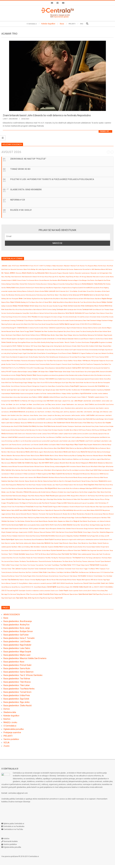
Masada (95, 455)
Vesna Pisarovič (64, 576)
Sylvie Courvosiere (15, 550)
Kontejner (71, 426)
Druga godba (94, 342)
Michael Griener (39, 466)
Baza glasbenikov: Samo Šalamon (19, 672)
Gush (63, 382)
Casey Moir (26, 313)
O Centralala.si (10, 726)
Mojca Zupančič (57, 474)
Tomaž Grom (94, 565)
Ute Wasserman (84, 572)
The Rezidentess (57, 561)
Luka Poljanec (80, 441)
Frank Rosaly (76, 364)
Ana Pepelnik (99, 280)
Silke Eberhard (60, 532)
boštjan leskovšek (6, 306)
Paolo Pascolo (50, 496)
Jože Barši (108, 415)
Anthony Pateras (22, 291)
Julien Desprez (22, 419)
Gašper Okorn (45, 371)
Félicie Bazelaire (50, 368)
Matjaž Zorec (58, 459)
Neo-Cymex (94, 481)
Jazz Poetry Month (54, 408)
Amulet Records (44, 280)
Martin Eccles (35, 455)
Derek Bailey (83, 335)
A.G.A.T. (36, 265)
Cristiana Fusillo (33, 328)
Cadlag (54, 309)
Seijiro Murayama (51, 528)
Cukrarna (52, 328)
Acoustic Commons (17, 269)
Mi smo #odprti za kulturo (77, 470)
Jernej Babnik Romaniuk (17, 411)
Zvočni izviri (54, 590)
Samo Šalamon (68, 525)
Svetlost (98, 547)
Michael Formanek (18, 466)
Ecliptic (74, 346)
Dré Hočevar (26, 346)
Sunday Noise (58, 547)
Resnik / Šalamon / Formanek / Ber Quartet (40, 514)
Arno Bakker (74, 291)
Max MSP (42, 463)
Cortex (78, 324)
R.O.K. (111, 506)
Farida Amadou (33, 357)
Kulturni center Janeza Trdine (41, 433)
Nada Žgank (11, 481)
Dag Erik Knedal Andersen (75, 328)
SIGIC (53, 532)
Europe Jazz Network (100, 353)
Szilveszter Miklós (35, 550)
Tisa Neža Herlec (65, 565)
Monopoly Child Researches (81, 474)
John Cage (96, 411)
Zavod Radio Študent (40, 587)
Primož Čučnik (47, 506)
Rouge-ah (76, 521)
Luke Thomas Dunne (14, 444)
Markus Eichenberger (104, 452)
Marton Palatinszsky (65, 455)
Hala (73, 382)
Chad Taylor (92, 313)
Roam (26, 517)
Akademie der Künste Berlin (82, 269)
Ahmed (55, 269)
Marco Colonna (48, 448)
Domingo (14, 342)
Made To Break (60, 444)
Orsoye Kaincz (74, 492)
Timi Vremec (31, 565)
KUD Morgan (103, 430)
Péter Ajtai (99, 506)
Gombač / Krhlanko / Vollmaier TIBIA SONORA (40, 379)
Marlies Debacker (6, 455)
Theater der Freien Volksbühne (35, 558)
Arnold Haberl (82, 291)
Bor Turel (80, 302)
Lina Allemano (50, 437)
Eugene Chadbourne (87, 353)
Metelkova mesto (6, 466)
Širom (52, 594)
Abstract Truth (75, 265)
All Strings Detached (86, 276)
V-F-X (102, 572)
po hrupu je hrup (84, 503)
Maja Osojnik (78, 444)
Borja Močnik (69, 302)
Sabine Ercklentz (105, 521)
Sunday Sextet (67, 547)
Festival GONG (104, 357)
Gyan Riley (69, 382)
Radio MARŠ (15, 510)
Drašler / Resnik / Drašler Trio (68, 342)
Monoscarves (95, 474)
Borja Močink (61, 302)
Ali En (57, 276)
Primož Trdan (38, 506)
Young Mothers (23, 583)
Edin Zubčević (90, 346)
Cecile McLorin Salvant (37, 313)
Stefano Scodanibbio (38, 543)
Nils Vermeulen (78, 485)
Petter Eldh (76, 499)
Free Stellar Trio (106, 364)
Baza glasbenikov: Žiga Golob (16, 699)
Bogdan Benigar (107, 298)
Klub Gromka (23, 426)
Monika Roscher (68, 474)
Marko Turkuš (76, 452)
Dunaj (35, 346)
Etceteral (75, 353)
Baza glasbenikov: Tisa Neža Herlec (19, 689)
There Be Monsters (32, 561)
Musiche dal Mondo (71, 477)
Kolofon (7, 719)
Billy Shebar (64, 298)
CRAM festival (96, 324)
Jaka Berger (78, 401)
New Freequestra (11, 485)
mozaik (22, 477)
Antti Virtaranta (60, 291)
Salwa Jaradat (40, 525)
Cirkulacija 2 (20, 320)
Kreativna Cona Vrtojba (106, 426)
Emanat (79, 349)
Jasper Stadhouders (68, 404)
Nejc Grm (62, 481)
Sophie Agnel (10, 539)
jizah (61, 411)
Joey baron (72, 411)
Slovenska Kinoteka (47, 536)
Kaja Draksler (69, 419)
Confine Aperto (64, 324)
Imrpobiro (37, 393)
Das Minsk (95, 331)
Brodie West (8, 309)
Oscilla (81, 492)
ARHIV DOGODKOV (12, 614)
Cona (36, 324)
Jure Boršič (41, 419)
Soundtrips (57, 539)
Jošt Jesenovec (100, 415)
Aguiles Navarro (47, 269)
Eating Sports (58, 346)
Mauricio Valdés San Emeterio (21, 463)
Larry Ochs (85, 433)
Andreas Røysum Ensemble (56, 284)
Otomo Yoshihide (6, 495)
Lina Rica (58, 437)
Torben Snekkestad (40, 568)
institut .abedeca (103, 393)
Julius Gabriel (31, 419)
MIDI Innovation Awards (73, 466)
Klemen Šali (101, 422)
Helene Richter (6, 386)
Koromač (88, 426)
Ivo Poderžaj (23, 401)
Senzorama (79, 528)
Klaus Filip (94, 422)
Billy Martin (56, 298)
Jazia (79, 404)
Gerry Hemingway (90, 371)
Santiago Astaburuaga (96, 525)
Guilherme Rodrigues (54, 382)
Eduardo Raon (107, 346)
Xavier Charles (98, 579)
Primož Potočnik (20, 506)
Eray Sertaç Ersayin (16, 353)
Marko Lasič (67, 452)
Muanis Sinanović (42, 477)
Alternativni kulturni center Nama (103, 276)
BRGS (106, 306)
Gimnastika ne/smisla (8, 375)
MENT (47, 463)
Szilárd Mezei (46, 550)
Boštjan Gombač (107, 302)
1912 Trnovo (15, 265)
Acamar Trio (84, 265)
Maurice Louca (6, 463)
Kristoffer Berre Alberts (71, 430)
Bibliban (29, 298)
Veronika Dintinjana (42, 576)
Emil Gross (85, 349)
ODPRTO (94, 488)
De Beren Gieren (35, 335)
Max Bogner (34, 463)
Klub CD (16, 426)
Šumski (105, 594)
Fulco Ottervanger (39, 368)
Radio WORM (23, 510)
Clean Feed (86, 320)
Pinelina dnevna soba (35, 503)
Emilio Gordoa (93, 349)
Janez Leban (106, 401)
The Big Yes (54, 558)
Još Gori (83, 415)
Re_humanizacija (97, 514)
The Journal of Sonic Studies (10, 561)
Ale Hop (34, 273)
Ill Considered (85, 390)
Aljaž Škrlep (69, 276)
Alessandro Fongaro (56, 273)
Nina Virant (106, 485)
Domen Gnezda (6, 342)
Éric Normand (12, 594)
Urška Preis (74, 572)
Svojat (103, 547)
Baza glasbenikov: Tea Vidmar (17, 678)
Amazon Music (34, 280)
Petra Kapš (50, 499)
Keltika (29, 422)
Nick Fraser (32, 485)
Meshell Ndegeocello (82, 463)
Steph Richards (64, 543)
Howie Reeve (52, 386)
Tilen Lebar (5, 565)
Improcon (107, 390)
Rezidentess (81, 514)
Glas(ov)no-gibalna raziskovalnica (47, 375)
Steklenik (47, 543)
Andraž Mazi (15, 284)
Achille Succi (102, 265)
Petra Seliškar (58, 499)
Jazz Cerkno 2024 (99, 404)
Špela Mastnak (83, 594)
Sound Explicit (49, 539)
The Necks (22, 561)
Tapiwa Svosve (30, 554)
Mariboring (80, 448)
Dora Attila (37, 342)
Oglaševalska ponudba (14, 729)
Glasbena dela (10, 712)
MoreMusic (5, 477)
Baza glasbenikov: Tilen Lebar (17, 685)
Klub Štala (47, 426)
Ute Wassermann (94, 572)
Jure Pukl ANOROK (58, 419)
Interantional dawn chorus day (10, 397)
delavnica (76, 335)
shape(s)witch (23, 532)
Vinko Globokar (98, 576)
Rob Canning (32, 517)
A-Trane (30, 265)
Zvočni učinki (83, 590)
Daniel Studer (16, 331)
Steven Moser (73, 543)
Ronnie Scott (34, 521)
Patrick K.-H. (83, 495)
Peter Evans (17, 499)
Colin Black (24, 324)
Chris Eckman (22, 317)
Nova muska (61, 488)
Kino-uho (74, 423)
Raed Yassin (41, 510)
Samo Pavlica (58, 525)
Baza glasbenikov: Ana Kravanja (18, 621)
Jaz (76, 404)
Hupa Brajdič (74, 386)
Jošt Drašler (90, 415)
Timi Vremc (23, 565)
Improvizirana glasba (26, 393)
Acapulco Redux (93, 265)
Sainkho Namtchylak (12, 525)
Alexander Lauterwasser (82, 273)
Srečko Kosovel (104, 539)
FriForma (22, 368)
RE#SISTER (98, 510)
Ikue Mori (68, 390)
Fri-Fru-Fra (15, 368)
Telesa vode (95, 554)
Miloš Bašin (47, 470)
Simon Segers (87, 532)
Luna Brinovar (25, 444)
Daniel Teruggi (24, 331)
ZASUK (62, 583)
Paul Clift (98, 495)
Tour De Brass (60, 568)
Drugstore (102, 342)
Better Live (22, 298)
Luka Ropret (96, 441)
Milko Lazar (40, 470)
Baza (6, 618)
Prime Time (11, 506)
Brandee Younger (58, 306)
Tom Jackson (16, 569)
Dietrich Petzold (6, 338)
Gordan (73, 379)
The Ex (83, 558)
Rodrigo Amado (66, 517)
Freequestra (97, 364)
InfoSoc (68, 393)
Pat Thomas (91, 495)
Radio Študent (32, 510)
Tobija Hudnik (85, 565)
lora (109, 437)
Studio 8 (99, 543)
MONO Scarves (104, 474)
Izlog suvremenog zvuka (38, 401)
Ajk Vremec (69, 269)
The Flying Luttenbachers (93, 558)
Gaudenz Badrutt (17, 371)
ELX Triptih (72, 349)
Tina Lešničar (40, 565)
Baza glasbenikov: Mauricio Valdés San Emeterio (25, 658)
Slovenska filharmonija (33, 536)
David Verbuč (26, 335)
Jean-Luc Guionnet (89, 408)
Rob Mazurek (57, 517)
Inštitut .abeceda (43, 397)
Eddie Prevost (81, 346)
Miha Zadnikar (6, 470)
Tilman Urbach (14, 565)
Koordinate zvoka (80, 426)
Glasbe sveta (5, 379)
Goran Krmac (67, 379)
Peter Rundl (35, 499)
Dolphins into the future (96, 338)
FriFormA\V (29, 368)
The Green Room (107, 558)
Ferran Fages (82, 357)
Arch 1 (68, 291)
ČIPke (27, 594)
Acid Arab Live (5, 269)
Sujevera (51, 547)
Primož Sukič (30, 506)
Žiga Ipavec (20, 598)
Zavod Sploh (51, 587)
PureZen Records (90, 506)
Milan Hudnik (32, 470)
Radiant (8, 510)
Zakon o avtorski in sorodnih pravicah (40, 583)
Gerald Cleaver (79, 371)
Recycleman (106, 510)
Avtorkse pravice (20, 295)
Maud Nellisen (105, 459)
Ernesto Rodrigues (52, 353)
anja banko (96, 287)
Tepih (101, 554)
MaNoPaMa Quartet (11, 448)
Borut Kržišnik (88, 302)
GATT (10, 371)
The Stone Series (67, 561)
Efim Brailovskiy (6, 349)
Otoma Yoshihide (106, 492)
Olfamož (26, 492)
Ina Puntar (43, 393)
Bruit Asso (19, 309)
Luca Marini (16, 441)
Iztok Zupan (58, 401)
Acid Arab (110, 265)
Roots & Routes (43, 521)
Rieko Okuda (8, 517)
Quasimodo (106, 506)
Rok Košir (104, 517)
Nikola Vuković (68, 485)
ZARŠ (54, 583)
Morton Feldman (14, 477)
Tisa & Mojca (55, 565)
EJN (13, 349)
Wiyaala (79, 579)
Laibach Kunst (68, 433)
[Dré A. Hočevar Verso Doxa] (96, 590)
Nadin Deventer (20, 481)
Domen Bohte (108, 338)
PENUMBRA (9, 499)
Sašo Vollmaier (23, 528)
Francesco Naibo (44, 364)
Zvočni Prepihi (63, 591)
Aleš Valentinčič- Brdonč (29, 276)
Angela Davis (58, 287)
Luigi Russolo (54, 441)
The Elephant (76, 558)
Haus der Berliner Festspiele (101, 382)
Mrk (35, 477)
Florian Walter (77, 360)
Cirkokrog (13, 320)
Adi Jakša (39, 269)
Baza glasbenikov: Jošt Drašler (17, 641)
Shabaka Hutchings (12, 532)
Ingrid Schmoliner (85, 393)
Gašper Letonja (27, 371)
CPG (85, 324)
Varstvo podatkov (11, 739)
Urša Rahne (67, 572)
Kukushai (29, 433)
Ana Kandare (54, 280)
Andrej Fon (102, 284)
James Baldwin (96, 401)
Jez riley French (39, 411)
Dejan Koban (59, 335)
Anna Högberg (104, 287)
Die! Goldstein (98, 335)
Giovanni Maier (31, 375)
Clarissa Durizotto (63, 320)
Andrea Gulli (32, 284)
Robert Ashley (40, 517)
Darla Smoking (87, 331)
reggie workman (6, 514)
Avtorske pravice (31, 295)
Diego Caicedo (108, 335)
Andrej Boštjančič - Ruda (90, 284)
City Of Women (38, 320)
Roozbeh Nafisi (53, 521)
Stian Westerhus (83, 543)
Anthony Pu (30, 291)
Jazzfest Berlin (12, 408)
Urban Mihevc (51, 572)
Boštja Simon (39, 306)
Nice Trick (25, 485)
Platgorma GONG (62, 503)
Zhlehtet (76, 587)
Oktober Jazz (5, 492)
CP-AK (82, 324)
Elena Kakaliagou (27, 349)
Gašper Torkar (71, 371)
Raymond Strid (58, 510)
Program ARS (56, 506)
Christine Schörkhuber (70, 317)
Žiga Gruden (12, 598)
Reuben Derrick (67, 514)
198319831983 (24, 265)
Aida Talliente (62, 269)
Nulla (67, 488)
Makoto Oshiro (97, 444)
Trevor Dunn (79, 568)
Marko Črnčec (92, 452)
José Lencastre (66, 415)
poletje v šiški (94, 503)
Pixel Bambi (45, 503)
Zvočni (6, 746)
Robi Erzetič (49, 517)
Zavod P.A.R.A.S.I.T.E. (27, 587)
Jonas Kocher (34, 415)
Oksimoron (108, 488)
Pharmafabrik (85, 499)
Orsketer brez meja (64, 492)
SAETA (3, 525)
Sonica (3, 539)
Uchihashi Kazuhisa (18, 572)
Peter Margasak (27, 499)
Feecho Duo (42, 357)
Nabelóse (4, 481)
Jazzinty (45, 408)
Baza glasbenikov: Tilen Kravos (17, 682)
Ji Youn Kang (55, 411)
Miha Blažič (94, 466)
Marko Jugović (38, 452)
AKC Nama (108, 269)
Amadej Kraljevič (6, 280)
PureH (82, 506)
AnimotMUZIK (88, 287)
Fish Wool (50, 360)
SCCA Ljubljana (33, 528)
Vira (104, 576)
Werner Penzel (51, 579)
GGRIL (97, 371)
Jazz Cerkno (89, 404)
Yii (18, 583)
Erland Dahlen (41, 353)
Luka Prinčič (89, 441)
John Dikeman (104, 411)
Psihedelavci (65, 506)
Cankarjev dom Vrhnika (74, 309)
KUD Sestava (10, 433)
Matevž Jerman (19, 459)
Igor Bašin (14, 390)
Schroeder (42, 528)
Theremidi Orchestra (45, 561)
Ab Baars (49, 265)
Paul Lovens (105, 495)
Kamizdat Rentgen (98, 419)
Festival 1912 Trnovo (92, 357)
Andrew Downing (40, 287)
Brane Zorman (68, 306)
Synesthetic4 (25, 550)
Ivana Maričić (15, 401)
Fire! (45, 360)
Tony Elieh (31, 568)
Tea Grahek (65, 554)
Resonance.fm (58, 514)
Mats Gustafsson (67, 459)
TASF (36, 554)
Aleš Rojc (8, 276)
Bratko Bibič (77, 306)
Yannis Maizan (6, 583)
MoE (49, 474)
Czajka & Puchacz (60, 328)
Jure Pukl (48, 419)
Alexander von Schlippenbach (99, 273)
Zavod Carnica (78, 583)
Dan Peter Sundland (48, 331)
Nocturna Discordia (17, 488)
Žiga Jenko (27, 598)
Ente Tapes (101, 349)
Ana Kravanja (62, 280)
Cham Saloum (100, 313)
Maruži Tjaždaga (77, 455)
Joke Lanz (26, 415)
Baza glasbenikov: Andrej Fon (16, 625)
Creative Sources (22, 328)
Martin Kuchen (44, 455)
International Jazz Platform (28, 397)
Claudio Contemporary (75, 320)
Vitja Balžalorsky (13, 580)
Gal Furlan (85, 368)
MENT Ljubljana (54, 463)
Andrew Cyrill (30, 287)
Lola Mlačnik (103, 437)
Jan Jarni (16, 404)
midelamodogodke (60, 466)
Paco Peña (31, 495)
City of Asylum (29, 320)
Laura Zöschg (93, 433)
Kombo (53, 426)
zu (93, 587)
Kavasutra (24, 422)
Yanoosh (14, 583)
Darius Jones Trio (76, 331)
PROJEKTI (8, 736)
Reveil (75, 514)
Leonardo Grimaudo (24, 437)
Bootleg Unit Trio (26, 302)
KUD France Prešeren (85, 430)
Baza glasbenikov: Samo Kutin (17, 668)
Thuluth (97, 561)
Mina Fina (66, 470)
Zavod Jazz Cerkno (107, 583)
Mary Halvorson (88, 455)
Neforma (56, 481)
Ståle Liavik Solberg (24, 547)
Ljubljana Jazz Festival (82, 437)
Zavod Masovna (6, 587)
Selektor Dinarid (71, 528)
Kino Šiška (86, 422)
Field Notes (17, 360)
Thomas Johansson (88, 561)
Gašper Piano (53, 371)
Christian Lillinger (56, 317)
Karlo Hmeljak (109, 419)
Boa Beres (98, 298)
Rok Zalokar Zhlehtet (24, 521)
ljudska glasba (94, 437)
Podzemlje (70, 503)
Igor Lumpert (21, 390)
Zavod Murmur (16, 587)
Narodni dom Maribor (36, 481)
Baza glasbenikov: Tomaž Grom (17, 692)
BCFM (81, 295)
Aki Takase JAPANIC (8, 273)
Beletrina (92, 295)
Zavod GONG (96, 583)
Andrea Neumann (41, 284)
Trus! (107, 568)
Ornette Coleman (46, 492)
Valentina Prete (108, 572)
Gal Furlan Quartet (95, 368)
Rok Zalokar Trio (12, 521)
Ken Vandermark (59, 422)
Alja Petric (62, 276)
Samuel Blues (85, 525)
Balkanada (76, 295)
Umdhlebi (35, 572)
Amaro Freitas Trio (23, 280)
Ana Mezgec (83, 280)
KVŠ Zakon (54, 433)
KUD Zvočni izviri (20, 433)
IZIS (29, 401)
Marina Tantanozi (100, 448)
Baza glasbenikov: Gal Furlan (16, 635)
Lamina (79, 433)
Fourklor (8, 364)
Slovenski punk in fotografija (64, 536)
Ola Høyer (12, 492)
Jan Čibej (48, 404)
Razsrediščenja (68, 510)
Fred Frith (83, 364)
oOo (39, 492)
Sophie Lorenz (19, 539)
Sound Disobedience (38, 539)
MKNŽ (96, 470)
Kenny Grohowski (38, 422)
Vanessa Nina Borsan (8, 576)
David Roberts (17, 335)
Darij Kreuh (67, 331)
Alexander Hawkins (68, 273)
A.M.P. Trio (42, 265)
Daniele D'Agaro (106, 328)
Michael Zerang (49, 466)
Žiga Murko (43, 598)
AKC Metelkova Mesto (98, 269)
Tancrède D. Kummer (103, 550)
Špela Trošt (92, 594)
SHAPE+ (30, 532)
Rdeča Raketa (91, 510)
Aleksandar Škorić (43, 273)
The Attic (48, 558)
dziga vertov (50, 346)
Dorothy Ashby (45, 342)
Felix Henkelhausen (52, 357)
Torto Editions (51, 568)
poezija (76, 503)
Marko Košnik (59, 452)
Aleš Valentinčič (16, 276)
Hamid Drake (79, 382)
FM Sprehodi (95, 360)
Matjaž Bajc (49, 459)
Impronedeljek (5, 393)
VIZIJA (6, 742)
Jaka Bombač (87, 401)
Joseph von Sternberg (54, 415)
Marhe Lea (73, 448)
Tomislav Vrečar (6, 568)
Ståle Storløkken (35, 547)
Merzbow (72, 463)
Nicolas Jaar (51, 485)
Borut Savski (97, 302)
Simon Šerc (95, 532)
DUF (32, 346)
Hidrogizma (35, 386)
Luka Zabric (104, 441)
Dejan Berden (51, 335)
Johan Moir (79, 411)
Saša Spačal (5, 528)
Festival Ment (5, 360)
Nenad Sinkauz (86, 481)
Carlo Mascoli (97, 309)
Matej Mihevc (10, 459)
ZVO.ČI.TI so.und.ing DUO (9, 590)
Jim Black (48, 411)
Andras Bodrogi (6, 284)
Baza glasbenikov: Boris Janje (17, 628)
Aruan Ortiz (90, 291)
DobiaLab (64, 338)
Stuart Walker (93, 543)
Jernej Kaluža (29, 411)
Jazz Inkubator (37, 408)
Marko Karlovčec (49, 452)
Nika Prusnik (60, 485)
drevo (79, 342)
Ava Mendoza (10, 295)
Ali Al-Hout (40, 276)
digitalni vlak (15, 338)
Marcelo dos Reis (38, 448)
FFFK (11, 360)
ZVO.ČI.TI (96, 587)
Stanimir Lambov (10, 543)
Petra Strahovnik (68, 499)
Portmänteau (102, 503)
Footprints (102, 360)
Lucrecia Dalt (46, 441)
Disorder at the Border (48, 338)
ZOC (90, 587)
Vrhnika (32, 579)
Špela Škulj (99, 594)
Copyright (72, 324)
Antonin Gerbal (39, 291)
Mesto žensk (93, 463)
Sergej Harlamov (89, 528)
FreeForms (89, 364)
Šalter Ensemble (44, 594)
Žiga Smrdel (59, 598)
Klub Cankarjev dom (7, 426)
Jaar (72, 401)
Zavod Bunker (69, 583)
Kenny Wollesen (48, 422)
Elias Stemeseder (39, 349)
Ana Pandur (91, 280)
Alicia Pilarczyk (49, 276)
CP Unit (89, 324)
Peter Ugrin (43, 499)
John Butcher (88, 411)
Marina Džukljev (89, 448)
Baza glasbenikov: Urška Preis (17, 695)
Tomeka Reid (104, 565)
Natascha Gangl (48, 481)
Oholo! (99, 488)
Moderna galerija (43, 474)
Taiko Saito (77, 550)
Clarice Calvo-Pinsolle (50, 320)
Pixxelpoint (53, 503)
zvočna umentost (44, 590)
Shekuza (36, 532)
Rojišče (84, 517)
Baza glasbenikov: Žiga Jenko (17, 702)
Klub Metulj (32, 426)
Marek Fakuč (65, 448)
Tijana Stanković (105, 561)
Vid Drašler (82, 576)
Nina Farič (98, 485)
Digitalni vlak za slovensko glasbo (30, 338)
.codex (10, 265)
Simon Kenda (69, 532)
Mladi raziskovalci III (17, 474)
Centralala (78, 313)
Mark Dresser (11, 452)
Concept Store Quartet (52, 324)
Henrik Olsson (15, 386)
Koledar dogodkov (11, 715)
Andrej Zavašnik (20, 287)
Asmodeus (98, 291)
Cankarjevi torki (87, 309)
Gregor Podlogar (28, 382)
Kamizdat (89, 419)
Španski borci (74, 594)
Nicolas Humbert (41, 485)
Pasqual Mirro (75, 495)
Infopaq (63, 393)
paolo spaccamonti (61, 495)
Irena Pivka (64, 397)
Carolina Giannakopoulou (14, 313)
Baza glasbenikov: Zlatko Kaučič (18, 705)
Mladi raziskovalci (104, 470)
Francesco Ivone (34, 364)
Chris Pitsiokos (32, 317)
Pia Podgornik (23, 503)
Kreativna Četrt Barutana (27, 430)
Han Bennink (88, 382)
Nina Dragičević (89, 485)
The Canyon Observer (65, 558)
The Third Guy (77, 561)
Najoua (27, 481)
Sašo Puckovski (14, 528)
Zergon (67, 587)
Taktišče (84, 550)
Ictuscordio (91, 386)
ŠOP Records (65, 594)
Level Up (33, 437)
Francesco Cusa (23, 364)
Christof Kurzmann (83, 317)
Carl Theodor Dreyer (108, 309)
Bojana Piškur (5, 302)
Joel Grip (66, 411)
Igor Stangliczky (48, 390)
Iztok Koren (50, 401)
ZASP (58, 583)
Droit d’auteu (85, 342)
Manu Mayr (20, 448)
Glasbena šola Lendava (76, 375)
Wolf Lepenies (86, 579)
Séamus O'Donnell (68, 550)
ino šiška (94, 393)
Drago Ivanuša (54, 342)
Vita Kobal (109, 576)
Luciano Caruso (36, 441)
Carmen (3, 313)
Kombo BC (59, 426)
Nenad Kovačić (76, 481)
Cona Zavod (41, 324)
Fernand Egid (74, 357)
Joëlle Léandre (75, 415)
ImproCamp (100, 390)
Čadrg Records (21, 594)
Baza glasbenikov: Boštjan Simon (18, 631)
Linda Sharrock (66, 437)
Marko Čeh (84, 452)
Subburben (44, 547)
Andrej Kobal (10, 288)
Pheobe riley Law (94, 499)
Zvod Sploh (22, 590)
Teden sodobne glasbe (84, 554)
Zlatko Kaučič (84, 587)
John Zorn (19, 415)
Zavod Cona (88, 583)
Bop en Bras (35, 302)
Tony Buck (24, 568)
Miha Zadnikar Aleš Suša (19, 470)
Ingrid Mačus (75, 393)
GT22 (46, 382)
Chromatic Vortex (95, 317)
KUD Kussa (95, 430)
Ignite (9, 390)
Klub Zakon (40, 426)
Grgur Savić (37, 382)
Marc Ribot (57, 448)
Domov (7, 709)
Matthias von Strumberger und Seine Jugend (87, 459)
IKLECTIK (62, 390)
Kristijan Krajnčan (57, 430)
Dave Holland (103, 331)
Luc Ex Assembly (25, 441)
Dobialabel (70, 338)
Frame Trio (15, 364)
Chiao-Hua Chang (6, 317)
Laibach (60, 433)
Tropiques (102, 568)
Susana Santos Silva (79, 547)
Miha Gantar (109, 466)
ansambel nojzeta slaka (8, 291)
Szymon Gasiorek (56, 550)
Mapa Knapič (29, 448)
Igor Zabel (56, 390)
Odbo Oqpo (89, 488)
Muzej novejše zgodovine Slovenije (89, 477)
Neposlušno (103, 481)
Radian (3, 510)
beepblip (86, 295)
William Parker (71, 579)
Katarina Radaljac (15, 422)
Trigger (86, 568)
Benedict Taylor (100, 295)
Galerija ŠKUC (76, 368)
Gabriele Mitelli (60, 368)
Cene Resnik (69, 313)
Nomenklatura (40, 488)
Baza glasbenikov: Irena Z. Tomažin (19, 638)
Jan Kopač (22, 404)
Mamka (104, 444)
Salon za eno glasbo (30, 525)
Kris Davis (39, 430)
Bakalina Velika (67, 295)
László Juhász (44, 444)
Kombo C (65, 426)
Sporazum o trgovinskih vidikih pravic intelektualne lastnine (80, 539)
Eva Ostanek (13, 357)
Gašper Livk (36, 371)
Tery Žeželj (22, 558)
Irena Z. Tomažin (88, 397)
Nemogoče (68, 481)
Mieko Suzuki (86, 466)
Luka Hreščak (63, 441)
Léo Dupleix (52, 444)
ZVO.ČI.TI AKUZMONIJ (106, 587)
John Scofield (11, 415)
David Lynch (9, 335)
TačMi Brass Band (55, 554)
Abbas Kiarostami (57, 265)
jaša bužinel (79, 408)
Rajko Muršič (49, 510)
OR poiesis (54, 492)
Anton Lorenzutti (49, 291)
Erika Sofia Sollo (32, 353)
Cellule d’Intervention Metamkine (54, 313)
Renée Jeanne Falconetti (19, 514)
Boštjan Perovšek (18, 306)
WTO (92, 579)
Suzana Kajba (90, 547)
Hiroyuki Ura (43, 386)
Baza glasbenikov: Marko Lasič (17, 655)
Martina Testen (25, 455)
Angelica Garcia (67, 287)
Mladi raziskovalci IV (30, 474)
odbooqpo (82, 488)
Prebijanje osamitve (12, 732)
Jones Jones (43, 415)
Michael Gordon (29, 466)
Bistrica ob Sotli (78, 298)
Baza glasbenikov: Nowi (14, 662)
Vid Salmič (90, 576)
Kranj (93, 426)
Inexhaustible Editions (54, 393)
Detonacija (91, 335)
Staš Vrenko (19, 543)
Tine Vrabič (47, 565)
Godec (24, 379)
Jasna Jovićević (56, 404)
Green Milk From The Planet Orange (12, 382)
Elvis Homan (65, 349)
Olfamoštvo (19, 492)
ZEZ (71, 587)
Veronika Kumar (54, 576)
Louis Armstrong (6, 441)
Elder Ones (18, 349)
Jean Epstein (100, 408)
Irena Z (79, 397)
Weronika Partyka (61, 579)
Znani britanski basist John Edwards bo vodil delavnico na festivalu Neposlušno (47, 115)
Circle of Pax (105, 317)
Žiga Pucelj (51, 598)
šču (110, 594)
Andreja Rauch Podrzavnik (73, 284)
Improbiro (93, 390)
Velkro (34, 576)
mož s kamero (29, 477)
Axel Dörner (51, 295)
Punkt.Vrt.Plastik (75, 506)
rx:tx (98, 521)
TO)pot (78, 565)
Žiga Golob (4, 598)
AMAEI (14, 280)
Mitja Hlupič (89, 470)
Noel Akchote (28, 488)
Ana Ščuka (107, 280)
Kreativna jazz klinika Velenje (10, 430)
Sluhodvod (83, 536)
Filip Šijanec (39, 360)
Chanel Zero (109, 313)
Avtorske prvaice (41, 295)
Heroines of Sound (26, 386)
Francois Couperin (55, 364)
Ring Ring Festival (18, 517)
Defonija (44, 335)
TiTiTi (74, 565)
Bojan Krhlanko (15, 302)
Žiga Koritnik (36, 598)
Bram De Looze (47, 306)
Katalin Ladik (5, 422)
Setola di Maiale (99, 528)
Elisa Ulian (48, 349)
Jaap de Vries (66, 401)
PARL (68, 495)
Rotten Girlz (69, 521)
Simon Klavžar (78, 532)
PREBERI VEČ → (105, 131)
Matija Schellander (39, 459)
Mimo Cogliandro (57, 470)
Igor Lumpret (30, 390)
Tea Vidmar (73, 554)
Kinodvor (80, 422)
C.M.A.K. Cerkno (47, 309)
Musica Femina (60, 477)
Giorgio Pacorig (21, 375)
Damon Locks (97, 328)
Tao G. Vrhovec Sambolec (17, 554)
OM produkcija (33, 492)
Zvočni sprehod (73, 590)
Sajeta (21, 525)
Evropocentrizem (23, 357)
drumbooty (108, 342)
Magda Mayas (70, 444)
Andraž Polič (24, 284)
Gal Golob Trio (105, 368)
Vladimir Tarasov (24, 579)
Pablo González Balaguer (20, 495)
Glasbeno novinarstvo (104, 375)
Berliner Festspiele (12, 298)
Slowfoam (76, 536)
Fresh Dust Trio (6, 368)
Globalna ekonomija (16, 379)
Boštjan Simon (29, 306)
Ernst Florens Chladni (65, 353)
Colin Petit (31, 324)
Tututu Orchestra (6, 572)
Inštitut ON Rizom (54, 397)
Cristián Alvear (43, 328)
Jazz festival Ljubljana (24, 408)
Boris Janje (52, 302)
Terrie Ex (16, 558)
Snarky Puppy (91, 536)
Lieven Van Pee (40, 437)
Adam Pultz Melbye (29, 269)
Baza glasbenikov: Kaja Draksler (17, 645)
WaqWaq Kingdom (40, 579)
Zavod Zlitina (61, 587)
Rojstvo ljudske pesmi (94, 517)
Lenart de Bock (13, 437)
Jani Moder (9, 404)
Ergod (24, 353)
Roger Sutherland (76, 517)
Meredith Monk (64, 463)
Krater (97, 426)
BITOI (85, 298)
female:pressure (64, 357)
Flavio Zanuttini (58, 360)
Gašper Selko (62, 371)
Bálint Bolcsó (37, 309)
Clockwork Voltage (95, 320)
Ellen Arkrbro (56, 349)
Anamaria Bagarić (73, 280)
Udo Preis (29, 572)
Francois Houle (66, 364)
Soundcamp (27, 539)
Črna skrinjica (34, 594)
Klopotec (108, 422)
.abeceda (4, 266)
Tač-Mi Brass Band (44, 554)
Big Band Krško (48, 298)
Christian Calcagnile (44, 317)
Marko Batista (20, 452)
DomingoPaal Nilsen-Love (26, 342)
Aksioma (18, 273)
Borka (75, 302)
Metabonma (101, 463)
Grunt (42, 382)
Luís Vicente (34, 444)
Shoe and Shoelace (45, 532)
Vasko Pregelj (27, 576)
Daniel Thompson (35, 331)
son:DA (107, 536)
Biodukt (70, 298)
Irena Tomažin (72, 397)
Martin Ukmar (54, 455)
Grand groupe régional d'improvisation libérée (90, 379)
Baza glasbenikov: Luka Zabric (17, 648)
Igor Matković (38, 390)
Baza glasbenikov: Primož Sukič (17, 665)
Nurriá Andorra (74, 488)
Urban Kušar (42, 572)
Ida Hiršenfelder (100, 386)
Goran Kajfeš (58, 379)
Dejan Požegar (68, 335)
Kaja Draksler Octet (80, 419)
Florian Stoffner (68, 360)
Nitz (9, 488)
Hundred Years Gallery (63, 386)
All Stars (76, 276)
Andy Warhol (49, 287)
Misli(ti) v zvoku (10, 722)
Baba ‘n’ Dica (59, 295)
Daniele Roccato (6, 331)
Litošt (73, 437)
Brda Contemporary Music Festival (92, 306)
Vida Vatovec (73, 576)
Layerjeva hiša (102, 433)
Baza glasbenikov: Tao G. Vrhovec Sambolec (23, 675)
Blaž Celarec (91, 298)
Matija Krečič (29, 459)
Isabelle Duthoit (99, 397)
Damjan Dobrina (88, 328)
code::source (16, 324)
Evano (8, 357)
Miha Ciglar (101, 466)
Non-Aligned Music (51, 488)
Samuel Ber (76, 525)
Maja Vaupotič (88, 444)
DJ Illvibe (58, 338)
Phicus (102, 499)
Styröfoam (14, 547)
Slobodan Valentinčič (18, 536)
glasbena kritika (63, 375)
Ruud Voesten (92, 521)
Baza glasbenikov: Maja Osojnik (17, 651)
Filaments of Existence (28, 360)
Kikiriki (67, 423)
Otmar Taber (96, 492)
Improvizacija (15, 393)
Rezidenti (88, 514)
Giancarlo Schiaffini (106, 371)
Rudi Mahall (83, 521)
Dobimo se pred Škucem (81, 338)
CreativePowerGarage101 (9, 328)
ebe (64, 346)
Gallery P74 (4, 371)
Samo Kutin (49, 525)
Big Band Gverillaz (37, 298)
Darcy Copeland (58, 331)
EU (79, 353)
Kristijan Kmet (46, 430)
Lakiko (75, 433)
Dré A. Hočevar (17, 346)
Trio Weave (91, 568)
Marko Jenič (29, 452)
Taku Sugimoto (91, 550)
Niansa (19, 485)
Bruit (14, 309)
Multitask (52, 477)
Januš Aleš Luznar (39, 404)
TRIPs (97, 568)
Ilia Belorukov (76, 390)
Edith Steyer (99, 346)
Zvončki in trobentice (32, 590)
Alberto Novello (27, 273)
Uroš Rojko (59, 572)
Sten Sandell (55, 543)
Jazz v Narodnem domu (68, 408)
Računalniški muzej (80, 510)
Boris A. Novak (43, 302)
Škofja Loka (57, 594)
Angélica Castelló (77, 287)
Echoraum (68, 346)
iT (105, 397)
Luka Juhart (71, 441)
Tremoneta (68, 568)
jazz (82, 404)
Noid (33, 488)
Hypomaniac (83, 386)
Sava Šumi (107, 525)
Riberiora (105, 514)
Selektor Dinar (61, 528)
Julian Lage (13, 419)
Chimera (15, 317)
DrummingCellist (6, 346)
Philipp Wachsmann (13, 503)
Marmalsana (17, 455)
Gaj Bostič (68, 368)
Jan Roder (29, 404)
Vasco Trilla (19, 576)
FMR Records (86, 360)
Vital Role (4, 579)
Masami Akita (102, 455)
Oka (103, 488)
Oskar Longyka (88, 492)
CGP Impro (85, 313)
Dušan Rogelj (42, 346)
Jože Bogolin (5, 419)
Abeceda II (67, 265)
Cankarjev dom (62, 309)
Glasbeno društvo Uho (90, 375)
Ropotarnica (61, 521)
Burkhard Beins (28, 309)
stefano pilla (27, 543)
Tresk (73, 568)
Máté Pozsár (104, 477)
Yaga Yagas (106, 579)
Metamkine (108, 463)
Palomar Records (40, 495)
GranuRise (107, 379)
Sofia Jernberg (99, 536)
